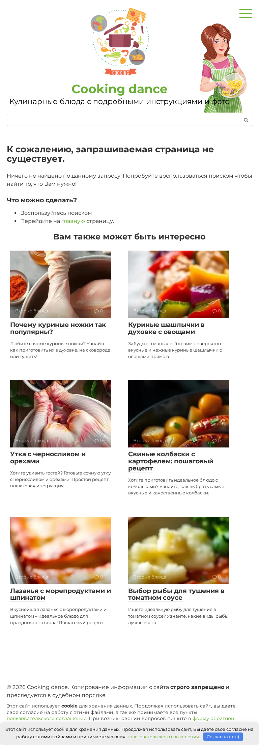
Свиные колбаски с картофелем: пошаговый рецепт (170, 461)
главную (73, 221)
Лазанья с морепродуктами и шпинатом (60, 594)
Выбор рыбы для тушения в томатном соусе (176, 594)
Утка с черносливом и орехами (48, 457)
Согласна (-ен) (223, 736)
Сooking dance (119, 88)
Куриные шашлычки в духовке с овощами (166, 328)
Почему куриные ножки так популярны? (58, 328)
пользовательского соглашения (46, 718)
